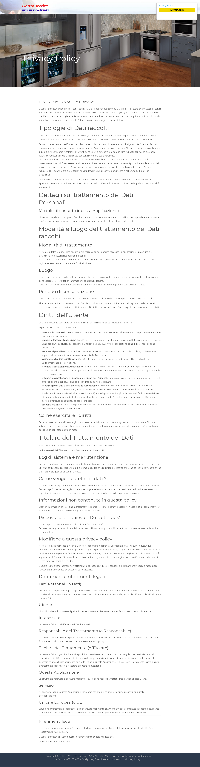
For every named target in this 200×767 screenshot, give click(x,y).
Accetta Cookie (177, 9)
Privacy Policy (133, 759)
